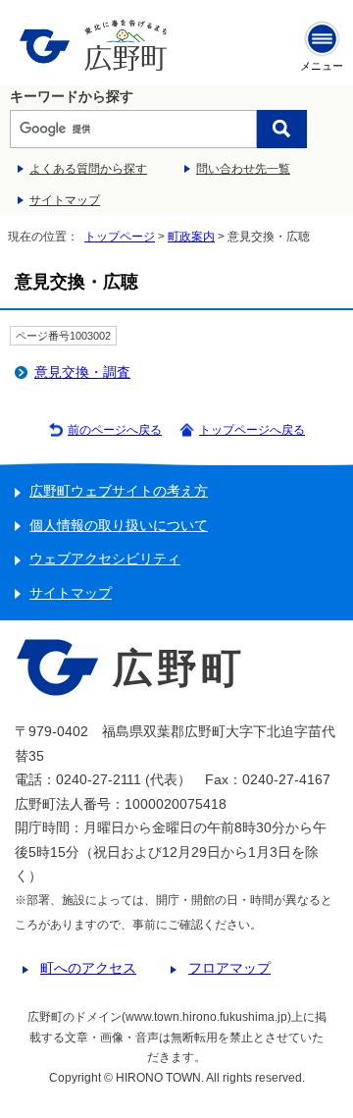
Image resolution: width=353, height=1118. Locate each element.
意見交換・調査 (82, 372)
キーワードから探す (71, 96)
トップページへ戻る (252, 430)
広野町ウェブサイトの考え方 (118, 491)
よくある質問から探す (88, 169)
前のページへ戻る (115, 430)
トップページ (119, 236)
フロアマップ (229, 968)
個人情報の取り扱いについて (118, 525)
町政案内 (191, 236)
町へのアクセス (88, 968)
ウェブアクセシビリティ (104, 559)
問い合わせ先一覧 (243, 169)
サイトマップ (64, 200)
